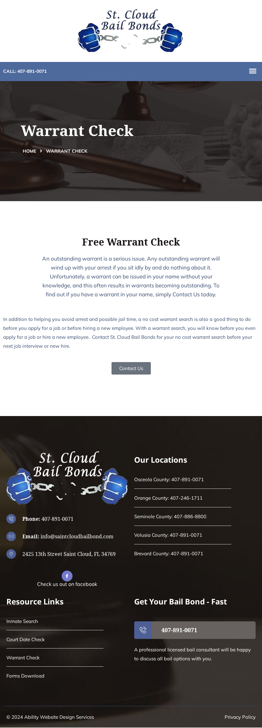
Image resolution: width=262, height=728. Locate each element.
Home (29, 151)
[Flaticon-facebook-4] (67, 576)
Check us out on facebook (67, 584)
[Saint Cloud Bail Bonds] (131, 30)
